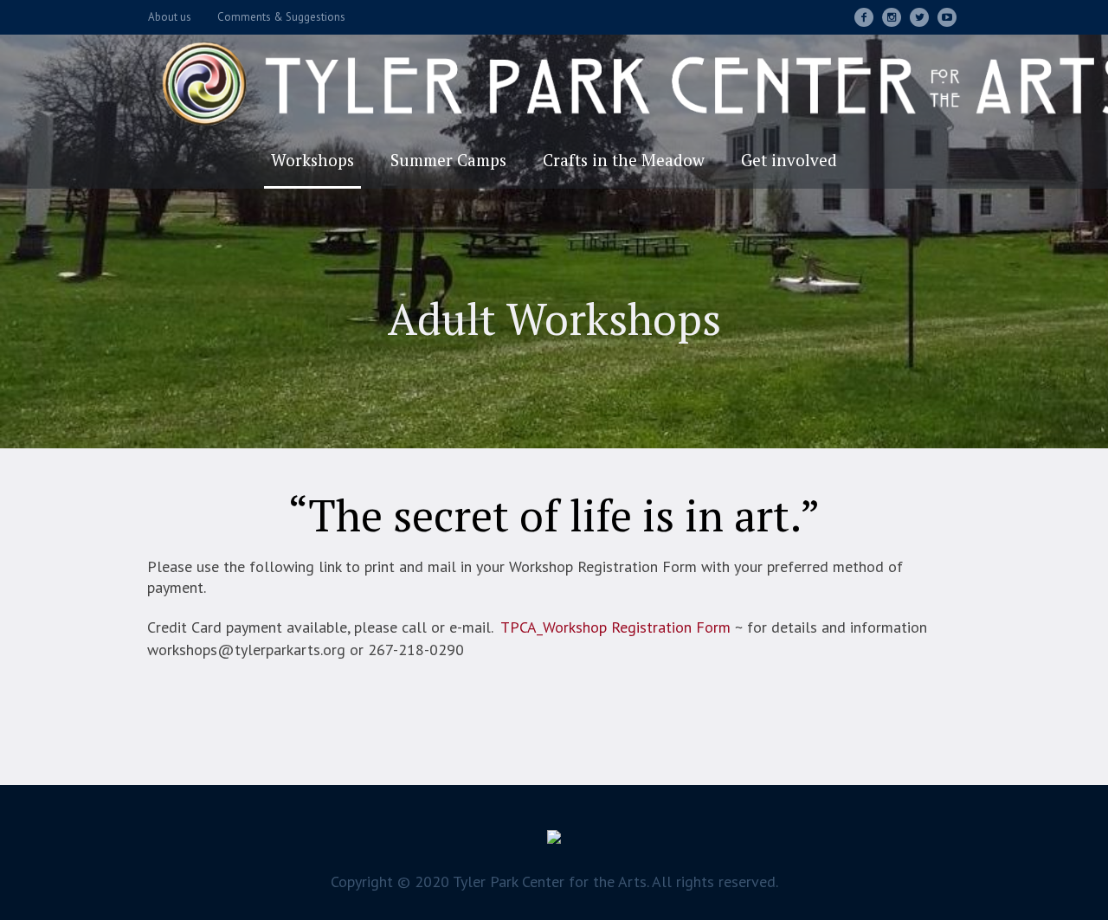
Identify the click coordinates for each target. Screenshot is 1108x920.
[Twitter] (919, 17)
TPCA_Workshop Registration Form (615, 627)
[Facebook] (863, 17)
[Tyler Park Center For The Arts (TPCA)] (554, 841)
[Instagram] (891, 17)
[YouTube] (947, 17)
